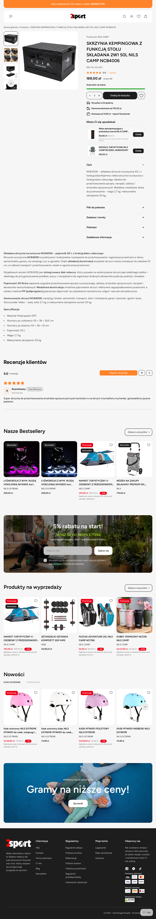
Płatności (92, 227)
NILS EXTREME (11, 488)
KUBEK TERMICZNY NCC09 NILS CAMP (132, 638)
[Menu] (10, 16)
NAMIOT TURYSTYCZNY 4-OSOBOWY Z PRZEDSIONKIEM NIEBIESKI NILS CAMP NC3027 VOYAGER (95, 482)
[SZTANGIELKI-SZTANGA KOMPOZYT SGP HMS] (59, 615)
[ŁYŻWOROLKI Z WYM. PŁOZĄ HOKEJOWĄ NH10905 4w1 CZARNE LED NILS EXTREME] (59, 459)
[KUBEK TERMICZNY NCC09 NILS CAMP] (134, 615)
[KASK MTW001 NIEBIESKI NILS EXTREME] (134, 707)
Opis (89, 164)
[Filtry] (142, 373)
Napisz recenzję (118, 372)
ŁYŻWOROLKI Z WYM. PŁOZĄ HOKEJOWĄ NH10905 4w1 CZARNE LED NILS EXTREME (57, 482)
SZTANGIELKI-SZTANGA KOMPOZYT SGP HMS (54, 638)
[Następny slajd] (11, 83)
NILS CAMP (84, 488)
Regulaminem (55, 563)
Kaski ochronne (12, 682)
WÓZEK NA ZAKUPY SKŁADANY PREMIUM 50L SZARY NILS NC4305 (131, 482)
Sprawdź (78, 803)
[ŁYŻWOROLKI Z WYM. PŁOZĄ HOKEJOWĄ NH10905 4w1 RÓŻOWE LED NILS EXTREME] (21, 459)
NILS (119, 488)
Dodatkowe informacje (99, 237)
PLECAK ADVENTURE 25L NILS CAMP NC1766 (96, 638)
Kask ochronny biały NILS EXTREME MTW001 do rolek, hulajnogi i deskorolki (56, 730)
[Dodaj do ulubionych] (141, 95)
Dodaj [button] (138, 134)
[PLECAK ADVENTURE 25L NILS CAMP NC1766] (97, 615)
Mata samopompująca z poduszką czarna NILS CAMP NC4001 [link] (113, 130)
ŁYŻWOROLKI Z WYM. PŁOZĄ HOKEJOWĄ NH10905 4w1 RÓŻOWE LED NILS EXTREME (20, 482)
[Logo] (78, 16)
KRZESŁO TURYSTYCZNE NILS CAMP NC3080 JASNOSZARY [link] (113, 149)
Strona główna (11, 27)
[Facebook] (127, 868)
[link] (93, 134)
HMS (43, 644)
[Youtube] (133, 868)
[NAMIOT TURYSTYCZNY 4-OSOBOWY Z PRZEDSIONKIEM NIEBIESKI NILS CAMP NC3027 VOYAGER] (97, 459)
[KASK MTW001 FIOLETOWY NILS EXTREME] (97, 707)
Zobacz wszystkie (137, 432)
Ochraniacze (33, 682)
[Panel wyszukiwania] (124, 16)
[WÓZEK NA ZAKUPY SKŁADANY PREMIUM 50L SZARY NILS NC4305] (134, 459)
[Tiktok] (140, 868)
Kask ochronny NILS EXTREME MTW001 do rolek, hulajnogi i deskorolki (20, 730)
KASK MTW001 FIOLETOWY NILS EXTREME (94, 730)
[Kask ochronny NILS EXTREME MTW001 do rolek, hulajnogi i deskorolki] (21, 707)
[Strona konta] (131, 16)
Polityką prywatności (74, 563)
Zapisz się (103, 550)
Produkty (24, 27)
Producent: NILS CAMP (98, 36)
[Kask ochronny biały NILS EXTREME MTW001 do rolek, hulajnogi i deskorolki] (59, 707)
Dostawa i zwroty (96, 217)
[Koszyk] (145, 16)
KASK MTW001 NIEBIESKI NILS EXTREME (133, 730)
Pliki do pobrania (96, 207)
